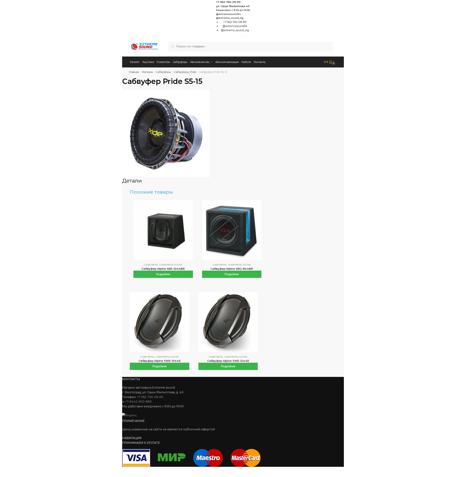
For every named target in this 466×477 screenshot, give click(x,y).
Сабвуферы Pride (185, 72)
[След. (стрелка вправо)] (13, 475)
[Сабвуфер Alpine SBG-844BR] (232, 230)
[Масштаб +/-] (31, 470)
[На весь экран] (22, 470)
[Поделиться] (13, 470)
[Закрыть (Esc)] (4, 470)
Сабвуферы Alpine (170, 264)
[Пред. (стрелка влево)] (4, 475)
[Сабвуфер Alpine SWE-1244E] (228, 322)
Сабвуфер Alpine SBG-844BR (231, 268)
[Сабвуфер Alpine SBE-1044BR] (163, 230)
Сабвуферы (163, 72)
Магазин (147, 72)
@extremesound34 (228, 14)
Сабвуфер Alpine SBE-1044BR (163, 268)
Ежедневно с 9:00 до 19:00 (233, 10)
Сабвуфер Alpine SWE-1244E (228, 360)
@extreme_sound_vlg (229, 18)
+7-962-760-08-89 (228, 2)
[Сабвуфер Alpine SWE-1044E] (159, 322)
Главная (134, 72)
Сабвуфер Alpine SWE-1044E (160, 360)
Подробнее (163, 274)
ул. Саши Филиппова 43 (233, 6)
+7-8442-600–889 (138, 401)
